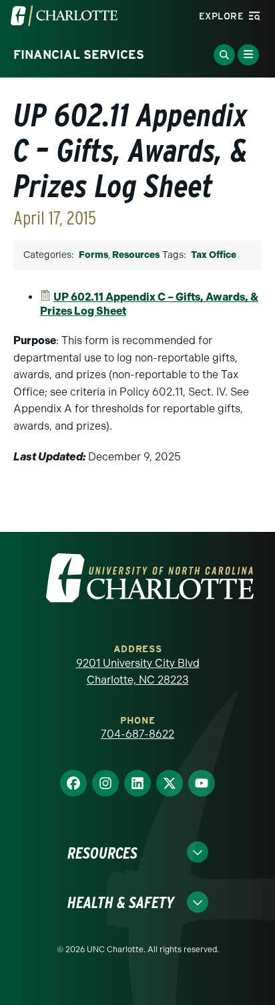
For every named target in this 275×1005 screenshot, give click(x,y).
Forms (93, 255)
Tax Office (213, 255)
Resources (136, 255)
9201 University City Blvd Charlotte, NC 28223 (138, 672)
